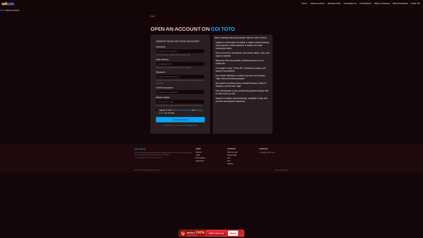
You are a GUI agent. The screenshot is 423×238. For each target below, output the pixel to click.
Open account (232, 152)
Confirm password (164, 88)
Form (152, 16)
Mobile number (163, 97)
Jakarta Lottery (317, 3)
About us (199, 152)
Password (160, 72)
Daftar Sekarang (216, 233)
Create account (180, 119)
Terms (198, 155)
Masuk (233, 233)
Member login (191, 125)
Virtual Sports (349, 3)
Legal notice (200, 161)
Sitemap (230, 164)
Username (160, 47)
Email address (162, 59)
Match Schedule (400, 3)
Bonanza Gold (334, 3)
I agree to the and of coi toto (181, 111)
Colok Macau (365, 3)
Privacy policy (200, 158)
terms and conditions (181, 110)
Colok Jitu (415, 3)
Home (304, 3)
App (228, 158)
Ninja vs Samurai (382, 3)
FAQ (228, 161)
